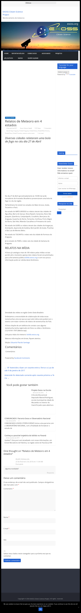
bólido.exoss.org (31, 257)
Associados (46, 53)
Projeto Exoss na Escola (41, 390)
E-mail (6, 528)
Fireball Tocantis (17, 133)
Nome (6, 517)
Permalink (19, 464)
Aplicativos (8, 58)
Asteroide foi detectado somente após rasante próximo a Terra (29, 376)
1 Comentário (47, 128)
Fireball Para (8, 133)
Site (5, 540)
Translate (72, 74)
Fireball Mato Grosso (43, 131)
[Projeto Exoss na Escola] (16, 389)
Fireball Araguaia (24, 131)
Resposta (50, 473)
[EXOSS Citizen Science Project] (40, 23)
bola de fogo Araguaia (12, 131)
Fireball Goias (33, 131)
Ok (40, 609)
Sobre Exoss (32, 53)
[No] (79, 607)
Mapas (20, 58)
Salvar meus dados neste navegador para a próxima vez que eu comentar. (27, 554)
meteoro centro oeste (28, 133)
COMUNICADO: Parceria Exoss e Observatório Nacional (27, 418)
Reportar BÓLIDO (18, 53)
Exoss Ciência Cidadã (26, 128)
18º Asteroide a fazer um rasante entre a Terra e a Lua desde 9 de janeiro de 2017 (29, 369)
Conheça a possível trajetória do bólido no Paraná (25, 435)
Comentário (9, 489)
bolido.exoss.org (33, 334)
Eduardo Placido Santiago (20, 342)
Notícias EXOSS (10, 118)
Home (6, 53)
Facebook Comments (22, 358)
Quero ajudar (33, 58)
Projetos (58, 53)
